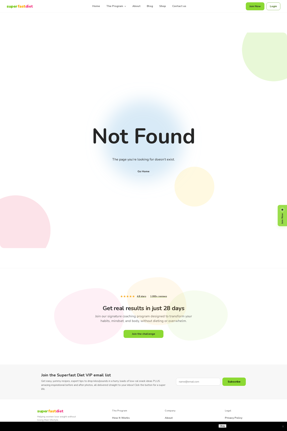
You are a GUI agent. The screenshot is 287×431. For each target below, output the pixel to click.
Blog (150, 6)
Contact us (179, 6)
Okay (222, 426)
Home (96, 6)
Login (273, 6)
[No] (283, 426)
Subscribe (234, 382)
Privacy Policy (233, 418)
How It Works (121, 418)
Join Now (255, 6)
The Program (114, 6)
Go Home (143, 171)
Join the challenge (143, 334)
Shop (162, 6)
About (136, 6)
